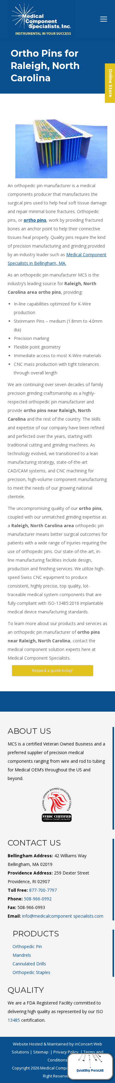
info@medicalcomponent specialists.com (62, 916)
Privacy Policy (66, 1052)
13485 (14, 1020)
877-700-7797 (43, 890)
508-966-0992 (38, 899)
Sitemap (40, 1052)
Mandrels (22, 955)
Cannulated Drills (29, 964)
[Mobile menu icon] (103, 19)
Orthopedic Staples (31, 972)
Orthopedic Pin (27, 946)
